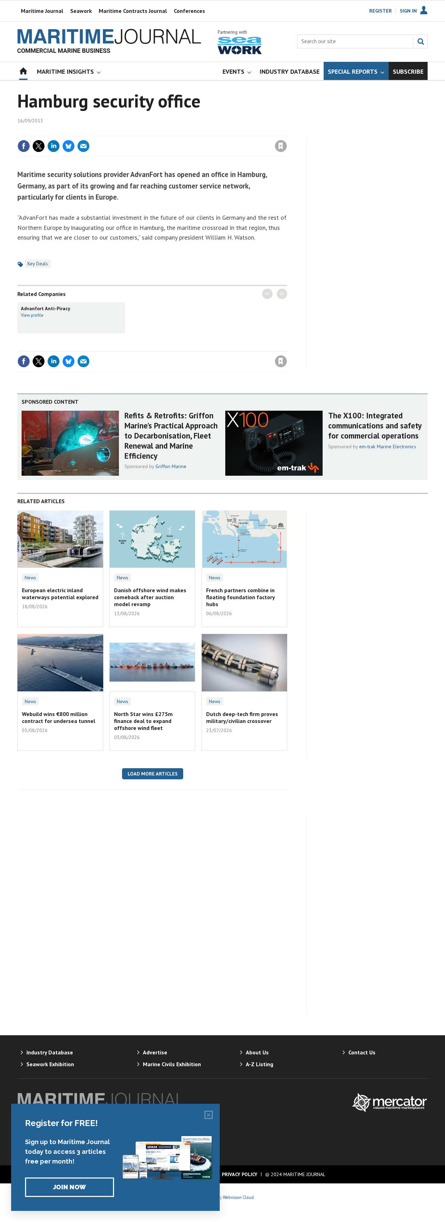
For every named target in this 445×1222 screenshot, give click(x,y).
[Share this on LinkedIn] (53, 146)
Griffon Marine (170, 466)
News (30, 577)
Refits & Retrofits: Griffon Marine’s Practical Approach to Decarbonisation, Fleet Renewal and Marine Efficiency (171, 435)
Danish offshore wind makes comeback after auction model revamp (150, 597)
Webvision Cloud (238, 1197)
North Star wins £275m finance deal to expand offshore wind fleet (143, 721)
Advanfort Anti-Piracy (45, 308)
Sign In (408, 11)
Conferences (189, 10)
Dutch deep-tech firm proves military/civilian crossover (242, 717)
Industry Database (49, 1052)
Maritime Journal (42, 10)
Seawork (81, 10)
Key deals (37, 263)
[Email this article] (83, 146)
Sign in (199, 132)
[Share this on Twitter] (38, 146)
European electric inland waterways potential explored (60, 594)
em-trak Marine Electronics (387, 446)
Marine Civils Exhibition (172, 1064)
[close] (287, 132)
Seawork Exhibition (50, 1064)
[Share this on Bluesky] (68, 146)
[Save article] (281, 146)
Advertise (155, 1052)
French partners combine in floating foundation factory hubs (240, 597)
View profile (32, 315)
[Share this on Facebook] (23, 146)
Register (380, 11)
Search (420, 41)
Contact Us (361, 1052)
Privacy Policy (239, 1174)
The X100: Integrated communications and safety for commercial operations (374, 425)
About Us (257, 1052)
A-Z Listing (259, 1064)
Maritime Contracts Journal (133, 10)
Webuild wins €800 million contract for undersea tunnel (58, 717)
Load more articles (153, 774)
